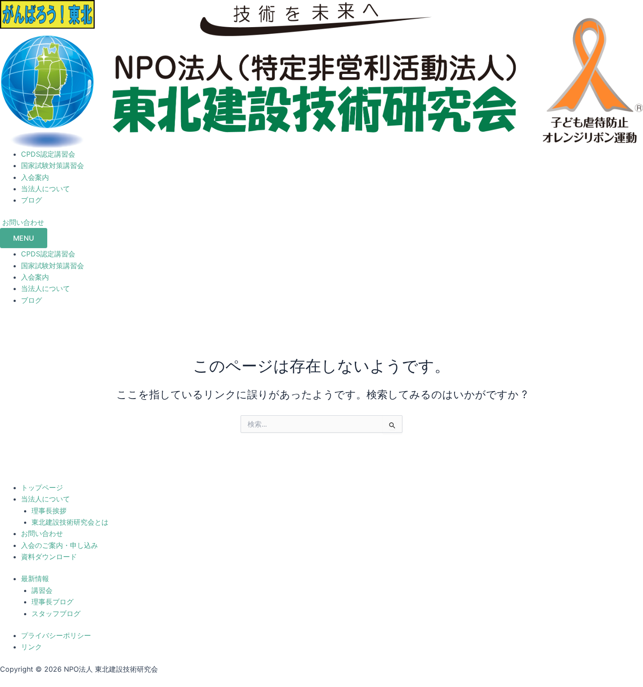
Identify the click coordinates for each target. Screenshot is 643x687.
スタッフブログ (55, 613)
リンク (31, 646)
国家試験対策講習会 (52, 165)
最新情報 (35, 578)
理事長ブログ (52, 601)
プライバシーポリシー (56, 635)
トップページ (42, 487)
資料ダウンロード (49, 556)
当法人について (45, 188)
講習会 (41, 590)
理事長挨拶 (48, 510)
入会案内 (35, 177)
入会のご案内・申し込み (59, 545)
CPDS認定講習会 (48, 154)
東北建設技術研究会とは (69, 522)
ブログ (31, 200)
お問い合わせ (42, 533)
